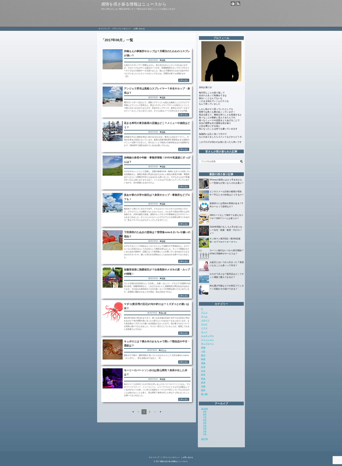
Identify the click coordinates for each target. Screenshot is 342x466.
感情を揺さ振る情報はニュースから (133, 4)
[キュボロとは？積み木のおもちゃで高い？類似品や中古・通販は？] (113, 349)
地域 (203, 347)
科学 (203, 375)
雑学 (203, 390)
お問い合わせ (139, 29)
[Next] (155, 411)
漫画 (203, 363)
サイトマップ (104, 29)
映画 (203, 359)
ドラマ (204, 328)
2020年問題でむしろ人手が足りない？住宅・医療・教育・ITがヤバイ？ (226, 230)
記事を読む (183, 80)
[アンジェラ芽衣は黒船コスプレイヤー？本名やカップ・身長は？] (113, 97)
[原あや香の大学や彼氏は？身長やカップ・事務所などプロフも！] (113, 203)
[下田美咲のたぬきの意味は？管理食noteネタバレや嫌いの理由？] (113, 240)
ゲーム (163, 350)
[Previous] (138, 411)
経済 (203, 382)
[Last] (160, 411)
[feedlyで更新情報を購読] (233, 3)
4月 (205, 426)
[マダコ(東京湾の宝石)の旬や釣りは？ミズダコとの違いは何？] (113, 312)
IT (202, 309)
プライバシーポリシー (121, 29)
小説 (203, 351)
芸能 (163, 60)
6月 (205, 420)
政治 (203, 355)
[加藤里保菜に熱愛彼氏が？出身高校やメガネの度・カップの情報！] (113, 278)
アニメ (204, 312)
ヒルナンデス (207, 336)
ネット (204, 332)
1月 (205, 434)
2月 (205, 431)
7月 (205, 417)
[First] (133, 411)
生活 (203, 367)
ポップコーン (207, 344)
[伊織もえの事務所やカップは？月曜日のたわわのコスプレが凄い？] (113, 59)
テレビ (204, 324)
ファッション (207, 340)
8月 (205, 414)
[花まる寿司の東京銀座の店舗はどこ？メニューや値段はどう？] (113, 131)
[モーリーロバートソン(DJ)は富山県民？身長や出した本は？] (113, 378)
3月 (205, 428)
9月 (205, 411)
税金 (203, 378)
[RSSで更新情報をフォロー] (238, 3)
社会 (203, 371)
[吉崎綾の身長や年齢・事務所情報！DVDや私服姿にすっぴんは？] (113, 166)
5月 (205, 423)
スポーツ (205, 320)
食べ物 (163, 313)
